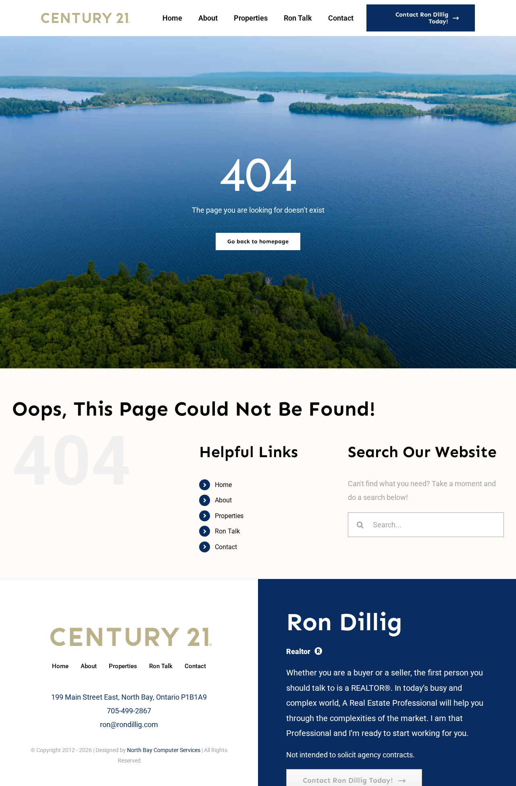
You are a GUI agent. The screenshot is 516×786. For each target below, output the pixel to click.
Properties (229, 516)
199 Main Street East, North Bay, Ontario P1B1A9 (129, 697)
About (223, 500)
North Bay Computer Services (163, 750)
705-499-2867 (129, 711)
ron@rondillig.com (129, 724)
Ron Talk (227, 531)
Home (223, 485)
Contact (226, 547)
